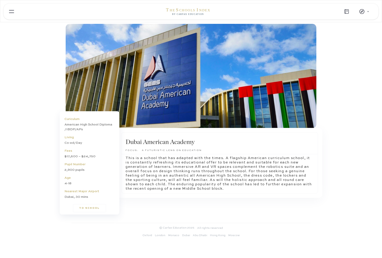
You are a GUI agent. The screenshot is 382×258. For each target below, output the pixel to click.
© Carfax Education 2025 (176, 227)
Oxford (147, 235)
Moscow (234, 235)
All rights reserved (210, 228)
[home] (191, 11)
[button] (364, 11)
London (160, 235)
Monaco (173, 235)
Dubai (186, 235)
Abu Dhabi (200, 235)
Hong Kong (217, 235)
